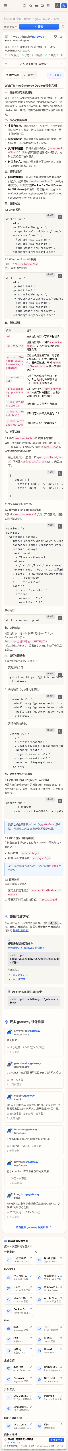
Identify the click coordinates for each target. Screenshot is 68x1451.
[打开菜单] (5, 5)
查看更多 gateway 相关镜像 (32, 1227)
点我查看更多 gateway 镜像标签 (26, 947)
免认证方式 (19, 979)
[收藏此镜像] (55, 36)
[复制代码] (60, 217)
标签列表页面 (20, 930)
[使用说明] (63, 27)
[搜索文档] (31, 5)
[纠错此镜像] (60, 36)
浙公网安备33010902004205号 (44, 1449)
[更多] (48, 5)
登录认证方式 (20, 974)
